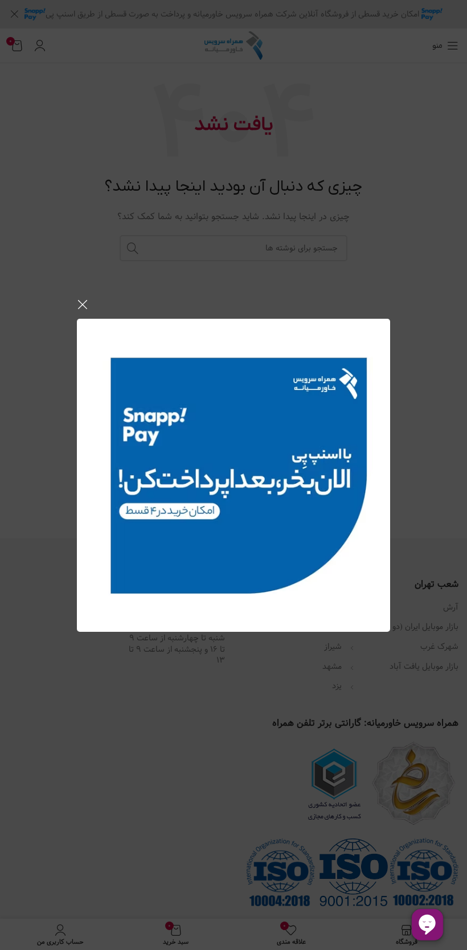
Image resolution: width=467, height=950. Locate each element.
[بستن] (82, 304)
